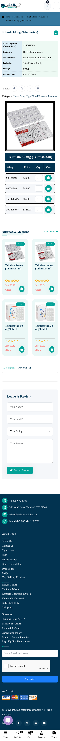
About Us (7, 541)
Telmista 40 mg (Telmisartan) (44, 267)
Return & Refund (11, 628)
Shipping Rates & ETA (13, 619)
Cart (29, 735)
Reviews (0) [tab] (24, 367)
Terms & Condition (11, 564)
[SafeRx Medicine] (11, 5)
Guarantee (7, 614)
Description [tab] (9, 367)
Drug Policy (8, 568)
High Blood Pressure (36, 17)
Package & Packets (11, 623)
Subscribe (30, 679)
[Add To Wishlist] (56, 32)
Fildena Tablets (9, 584)
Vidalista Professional (13, 598)
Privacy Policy (9, 559)
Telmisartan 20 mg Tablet (44, 327)
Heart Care (18, 17)
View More (50, 231)
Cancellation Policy (12, 633)
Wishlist (17, 735)
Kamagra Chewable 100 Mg (16, 593)
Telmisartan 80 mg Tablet (14, 327)
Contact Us (7, 545)
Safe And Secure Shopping (15, 637)
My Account (8, 550)
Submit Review (21, 470)
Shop (4, 554)
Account (41, 737)
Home (7, 17)
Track (54, 737)
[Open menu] (56, 5)
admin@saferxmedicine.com (23, 514)
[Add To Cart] (21, 289)
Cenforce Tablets (10, 589)
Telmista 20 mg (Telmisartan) (14, 267)
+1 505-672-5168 (18, 500)
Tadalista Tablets (10, 603)
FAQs (5, 573)
